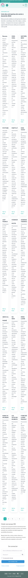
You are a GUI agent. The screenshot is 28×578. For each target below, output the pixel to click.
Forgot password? (20, 565)
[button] (7, 5)
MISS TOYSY (23, 129)
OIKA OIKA (13, 37)
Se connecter (13, 561)
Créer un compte (5, 565)
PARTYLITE (15, 128)
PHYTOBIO (5, 128)
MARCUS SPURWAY (5, 416)
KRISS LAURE (23, 318)
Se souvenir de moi (8, 558)
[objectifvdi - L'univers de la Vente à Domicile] (3, 5)
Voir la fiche (4, 120)
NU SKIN (13, 318)
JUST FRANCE (5, 220)
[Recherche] (23, 5)
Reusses (4, 36)
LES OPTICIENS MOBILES (15, 417)
